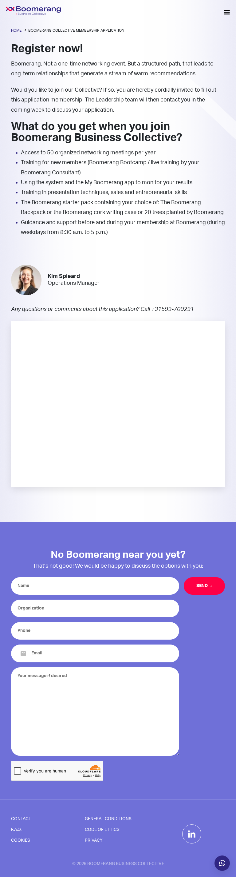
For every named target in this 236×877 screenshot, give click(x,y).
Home (16, 30)
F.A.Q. (16, 829)
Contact (21, 819)
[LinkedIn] (191, 833)
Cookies (20, 840)
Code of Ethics (102, 829)
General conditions (108, 819)
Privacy (94, 840)
